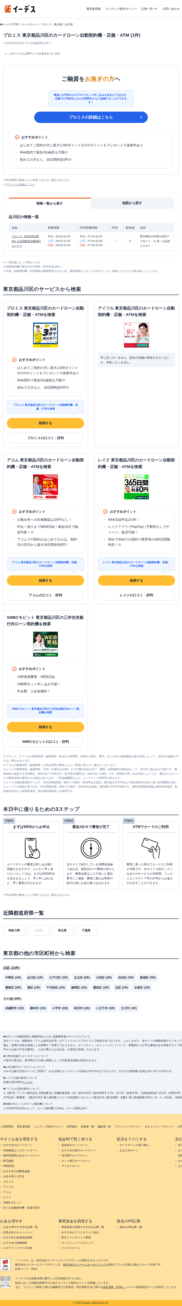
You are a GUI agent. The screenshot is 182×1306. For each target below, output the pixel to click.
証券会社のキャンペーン (17, 1232)
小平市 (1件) (60, 1008)
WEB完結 (8, 1165)
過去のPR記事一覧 (131, 1227)
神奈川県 (14, 930)
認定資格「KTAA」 (114, 1287)
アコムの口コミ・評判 (45, 595)
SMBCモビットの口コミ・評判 (45, 741)
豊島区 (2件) (13, 987)
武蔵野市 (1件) (14, 1008)
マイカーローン (70, 1165)
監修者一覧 (87, 1126)
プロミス (46, 24)
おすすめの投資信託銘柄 (17, 1237)
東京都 (58, 24)
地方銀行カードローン (74, 1155)
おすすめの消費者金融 (16, 1171)
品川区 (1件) (35, 977)
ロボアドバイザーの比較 (17, 1248)
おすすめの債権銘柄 (15, 1242)
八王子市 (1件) (105, 1008)
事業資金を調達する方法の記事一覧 (82, 1227)
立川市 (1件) (129, 1008)
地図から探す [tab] (132, 203)
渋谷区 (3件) (126, 977)
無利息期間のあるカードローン (21, 1155)
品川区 (69, 24)
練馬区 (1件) (79, 987)
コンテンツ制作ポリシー (121, 8)
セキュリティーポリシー (159, 1126)
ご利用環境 (6, 1126)
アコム (7, 1192)
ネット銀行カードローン (76, 1160)
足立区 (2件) (82, 977)
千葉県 (86, 930)
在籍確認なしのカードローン (20, 1150)
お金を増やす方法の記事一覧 (20, 1227)
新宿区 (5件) (148, 977)
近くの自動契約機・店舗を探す (21, 1207)
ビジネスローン (70, 1248)
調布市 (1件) (38, 1008)
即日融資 (8, 1160)
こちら (29, 1082)
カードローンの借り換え (134, 1145)
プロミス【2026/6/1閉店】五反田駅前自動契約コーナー (26, 241)
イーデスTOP (11, 24)
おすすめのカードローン (17, 1145)
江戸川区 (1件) (58, 977)
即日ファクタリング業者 (76, 1237)
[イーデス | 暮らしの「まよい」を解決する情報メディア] (20, 11)
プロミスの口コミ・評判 (45, 438)
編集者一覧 (104, 1126)
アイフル (8, 1186)
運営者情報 (93, 8)
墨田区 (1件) (101, 987)
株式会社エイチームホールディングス (85, 1264)
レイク (7, 1197)
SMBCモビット (12, 1202)
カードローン (30, 24)
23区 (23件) (11, 968)
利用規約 (72, 1126)
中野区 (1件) (13, 977)
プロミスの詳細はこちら (91, 117)
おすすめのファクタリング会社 (80, 1232)
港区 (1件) (33, 987)
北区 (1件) (121, 987)
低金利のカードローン (74, 1145)
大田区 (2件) (104, 977)
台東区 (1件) (142, 987)
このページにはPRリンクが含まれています (34, 53)
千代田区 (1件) (55, 987)
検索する (45, 423)
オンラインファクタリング (77, 1242)
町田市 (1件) (82, 1008)
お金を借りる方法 (13, 1176)
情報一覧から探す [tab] (49, 203)
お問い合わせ (171, 8)
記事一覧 (147, 8)
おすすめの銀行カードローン (78, 1150)
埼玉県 (62, 930)
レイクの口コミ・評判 (136, 595)
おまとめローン (129, 1150)
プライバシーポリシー (128, 1126)
